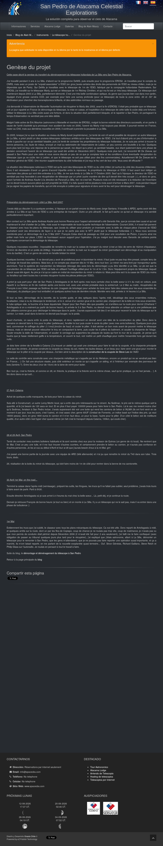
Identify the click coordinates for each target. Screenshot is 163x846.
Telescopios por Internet (102, 779)
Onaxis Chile (29, 836)
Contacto (108, 26)
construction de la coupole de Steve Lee (109, 351)
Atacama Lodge (52, 26)
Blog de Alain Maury (88, 26)
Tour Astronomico (99, 767)
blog (40, 559)
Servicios (35, 26)
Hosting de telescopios (101, 776)
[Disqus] (81, 627)
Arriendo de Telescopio (101, 773)
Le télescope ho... (61, 34)
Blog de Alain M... (24, 34)
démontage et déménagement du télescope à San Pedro (52, 553)
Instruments (43, 34)
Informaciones (18, 26)
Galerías (69, 26)
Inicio (9, 34)
